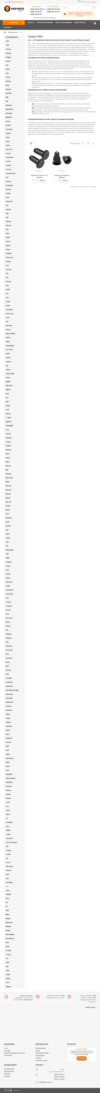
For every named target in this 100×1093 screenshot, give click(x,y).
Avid (7, 73)
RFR (7, 630)
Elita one (8, 225)
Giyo (7, 297)
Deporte (8, 209)
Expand (8, 245)
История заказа (9, 1071)
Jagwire (8, 361)
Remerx (8, 626)
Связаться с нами (41, 1060)
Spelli (7, 762)
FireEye (8, 261)
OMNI (7, 558)
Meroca (8, 466)
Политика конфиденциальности (14, 1053)
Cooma (8, 161)
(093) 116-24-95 (36, 14)
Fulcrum (8, 281)
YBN (7, 966)
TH (7, 818)
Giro (7, 293)
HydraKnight (10, 345)
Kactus (8, 378)
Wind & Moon (10, 938)
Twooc (8, 862)
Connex (8, 153)
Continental (9, 157)
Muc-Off (8, 502)
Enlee (7, 233)
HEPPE (8, 337)
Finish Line (9, 257)
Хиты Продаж (40, 1055)
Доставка (7, 1050)
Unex (7, 874)
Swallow (8, 798)
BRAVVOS (9, 117)
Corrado (8, 169)
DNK (7, 213)
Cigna (8, 141)
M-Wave (8, 446)
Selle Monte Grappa (12, 690)
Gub (7, 321)
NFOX (7, 522)
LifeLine (8, 434)
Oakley (8, 538)
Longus (8, 442)
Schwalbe (9, 678)
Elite (7, 229)
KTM (7, 410)
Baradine (9, 93)
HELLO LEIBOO (10, 333)
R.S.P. (7, 614)
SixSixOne (9, 726)
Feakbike (9, 253)
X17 (7, 958)
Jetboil (8, 369)
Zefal (7, 970)
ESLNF (8, 237)
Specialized (9, 758)
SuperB (8, 794)
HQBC (8, 341)
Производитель (13, 32)
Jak (7, 365)
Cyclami (8, 181)
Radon (8, 622)
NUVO (8, 534)
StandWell (9, 774)
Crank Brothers (11, 173)
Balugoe (8, 89)
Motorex (8, 490)
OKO (7, 554)
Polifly (8, 586)
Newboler (9, 518)
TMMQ (8, 830)
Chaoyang (9, 129)
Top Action (9, 838)
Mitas (7, 482)
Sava (7, 674)
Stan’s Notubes (10, 778)
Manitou (8, 450)
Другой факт (82, 1058)
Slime (7, 734)
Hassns (8, 329)
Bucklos (8, 125)
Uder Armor (9, 866)
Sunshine (9, 786)
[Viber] (42, 9)
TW (7, 858)
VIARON (8, 894)
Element (8, 221)
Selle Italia (9, 686)
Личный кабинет (9, 1069)
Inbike (8, 353)
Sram (7, 770)
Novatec (8, 526)
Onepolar (9, 562)
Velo (7, 886)
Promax (8, 602)
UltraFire (9, 870)
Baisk (7, 85)
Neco (7, 514)
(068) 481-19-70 (52, 12)
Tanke (8, 810)
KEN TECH (9, 385)
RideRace (9, 638)
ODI (7, 546)
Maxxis (8, 458)
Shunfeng (9, 710)
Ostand (8, 574)
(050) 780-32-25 (52, 9)
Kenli (7, 393)
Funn (7, 285)
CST (7, 177)
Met (7, 470)
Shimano (9, 706)
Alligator (8, 57)
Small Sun (9, 738)
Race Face (9, 618)
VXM (7, 910)
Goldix (8, 305)
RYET (7, 666)
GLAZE (8, 301)
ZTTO (8, 982)
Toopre (8, 834)
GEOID (8, 289)
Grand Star (9, 309)
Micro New (9, 478)
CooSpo (8, 165)
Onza (7, 570)
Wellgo (8, 930)
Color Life (9, 149)
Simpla (8, 718)
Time (7, 826)
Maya (7, 462)
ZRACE (8, 978)
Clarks (8, 145)
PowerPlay (9, 594)
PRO (7, 598)
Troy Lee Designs (11, 842)
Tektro (8, 814)
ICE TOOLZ (9, 349)
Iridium (8, 357)
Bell (7, 101)
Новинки (38, 1058)
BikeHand (9, 105)
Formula (8, 269)
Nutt (7, 530)
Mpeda (8, 498)
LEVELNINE (9, 426)
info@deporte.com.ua (45, 1082)
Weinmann (9, 922)
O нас (6, 1048)
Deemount (9, 201)
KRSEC (8, 406)
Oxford (8, 578)
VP (7, 906)
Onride (8, 566)
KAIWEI (8, 381)
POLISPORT (10, 590)
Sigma (8, 714)
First (7, 265)
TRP (7, 846)
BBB (7, 97)
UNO (7, 878)
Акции (38, 1050)
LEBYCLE (9, 422)
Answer (8, 61)
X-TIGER (8, 950)
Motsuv (8, 494)
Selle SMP (9, 698)
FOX (7, 273)
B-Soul (8, 77)
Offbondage (9, 550)
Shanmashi (9, 702)
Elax (7, 217)
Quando (8, 610)
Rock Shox (9, 650)
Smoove (8, 742)
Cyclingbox (9, 185)
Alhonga (8, 53)
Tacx (7, 806)
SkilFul (8, 730)
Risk (7, 642)
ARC (7, 65)
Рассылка (7, 1076)
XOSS (7, 962)
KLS (7, 398)
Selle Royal (9, 694)
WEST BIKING (10, 934)
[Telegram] (44, 9)
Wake (7, 914)
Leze (7, 430)
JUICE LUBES (10, 373)
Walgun (8, 918)
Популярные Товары (42, 1053)
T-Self (8, 802)
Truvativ (8, 850)
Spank (8, 754)
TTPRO (8, 854)
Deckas (8, 193)
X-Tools (8, 954)
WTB (7, 942)
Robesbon (9, 646)
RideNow (9, 634)
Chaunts (8, 133)
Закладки (7, 1074)
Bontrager (9, 113)
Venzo (8, 890)
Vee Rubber (9, 882)
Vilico (7, 898)
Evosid (8, 241)
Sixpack (8, 722)
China (7, 137)
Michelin (8, 474)
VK (7, 902)
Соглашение (8, 1055)
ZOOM (8, 974)
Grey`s (8, 317)
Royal (7, 662)
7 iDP (7, 45)
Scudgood (9, 682)
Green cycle (9, 313)
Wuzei (8, 946)
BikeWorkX (9, 109)
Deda (7, 197)
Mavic (8, 454)
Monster (8, 486)
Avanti (8, 69)
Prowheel (9, 606)
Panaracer (9, 582)
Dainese (8, 189)
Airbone (8, 49)
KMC (7, 402)
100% (7, 41)
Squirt (8, 766)
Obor (7, 542)
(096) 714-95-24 (36, 12)
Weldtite (8, 926)
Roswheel (9, 658)
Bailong (8, 81)
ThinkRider (9, 822)
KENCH (8, 389)
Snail (7, 750)
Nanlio (8, 510)
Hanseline (9, 325)
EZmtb (8, 249)
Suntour (8, 790)
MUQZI (8, 506)
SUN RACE (9, 782)
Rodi (7, 654)
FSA (7, 277)
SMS (7, 746)
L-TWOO (8, 417)
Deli (7, 205)
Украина (8, 986)
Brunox (8, 121)
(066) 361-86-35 (36, 9)
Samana (8, 670)
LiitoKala (9, 438)
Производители (41, 1048)
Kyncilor (8, 413)
